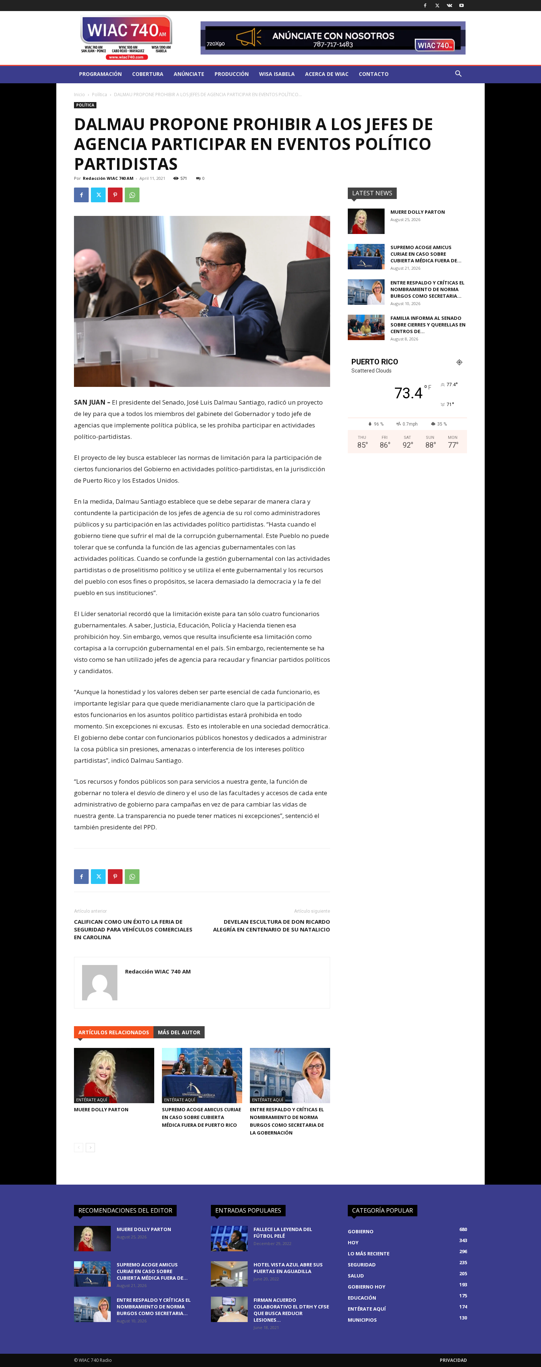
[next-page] (90, 1147)
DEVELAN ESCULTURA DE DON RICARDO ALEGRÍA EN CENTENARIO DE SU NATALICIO (271, 925)
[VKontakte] (449, 5)
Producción (232, 73)
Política (99, 94)
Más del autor (179, 1032)
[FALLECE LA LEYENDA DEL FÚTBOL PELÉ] (229, 1238)
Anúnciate (189, 73)
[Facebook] (425, 5)
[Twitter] (437, 5)
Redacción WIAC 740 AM (108, 178)
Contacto (374, 73)
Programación (100, 73)
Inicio (79, 94)
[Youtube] (461, 5)
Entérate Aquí (91, 1099)
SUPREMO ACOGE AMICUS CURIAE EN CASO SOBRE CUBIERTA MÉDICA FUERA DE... (426, 254)
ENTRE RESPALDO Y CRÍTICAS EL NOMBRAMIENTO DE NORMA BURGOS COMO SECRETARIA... (427, 289)
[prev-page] (78, 1147)
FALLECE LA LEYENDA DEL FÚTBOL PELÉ (283, 1232)
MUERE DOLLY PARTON (101, 1109)
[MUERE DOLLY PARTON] (114, 1075)
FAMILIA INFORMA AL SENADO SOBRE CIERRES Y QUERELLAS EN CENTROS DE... (428, 325)
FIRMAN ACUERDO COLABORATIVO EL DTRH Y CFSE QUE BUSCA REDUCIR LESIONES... (291, 1310)
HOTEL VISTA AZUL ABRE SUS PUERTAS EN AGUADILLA (288, 1268)
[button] (458, 74)
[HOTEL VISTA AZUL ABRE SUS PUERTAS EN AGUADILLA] (229, 1274)
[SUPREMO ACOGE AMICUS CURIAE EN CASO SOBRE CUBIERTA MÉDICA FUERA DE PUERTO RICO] (202, 1075)
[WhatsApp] (132, 195)
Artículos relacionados (113, 1032)
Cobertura (147, 73)
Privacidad (453, 1360)
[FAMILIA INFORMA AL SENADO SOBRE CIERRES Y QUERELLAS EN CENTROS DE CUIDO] (366, 327)
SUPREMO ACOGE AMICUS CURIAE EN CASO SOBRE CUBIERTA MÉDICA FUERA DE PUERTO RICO (201, 1117)
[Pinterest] (115, 195)
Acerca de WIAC (327, 73)
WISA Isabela (277, 73)
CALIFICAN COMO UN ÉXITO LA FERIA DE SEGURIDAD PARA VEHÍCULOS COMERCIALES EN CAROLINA (133, 929)
